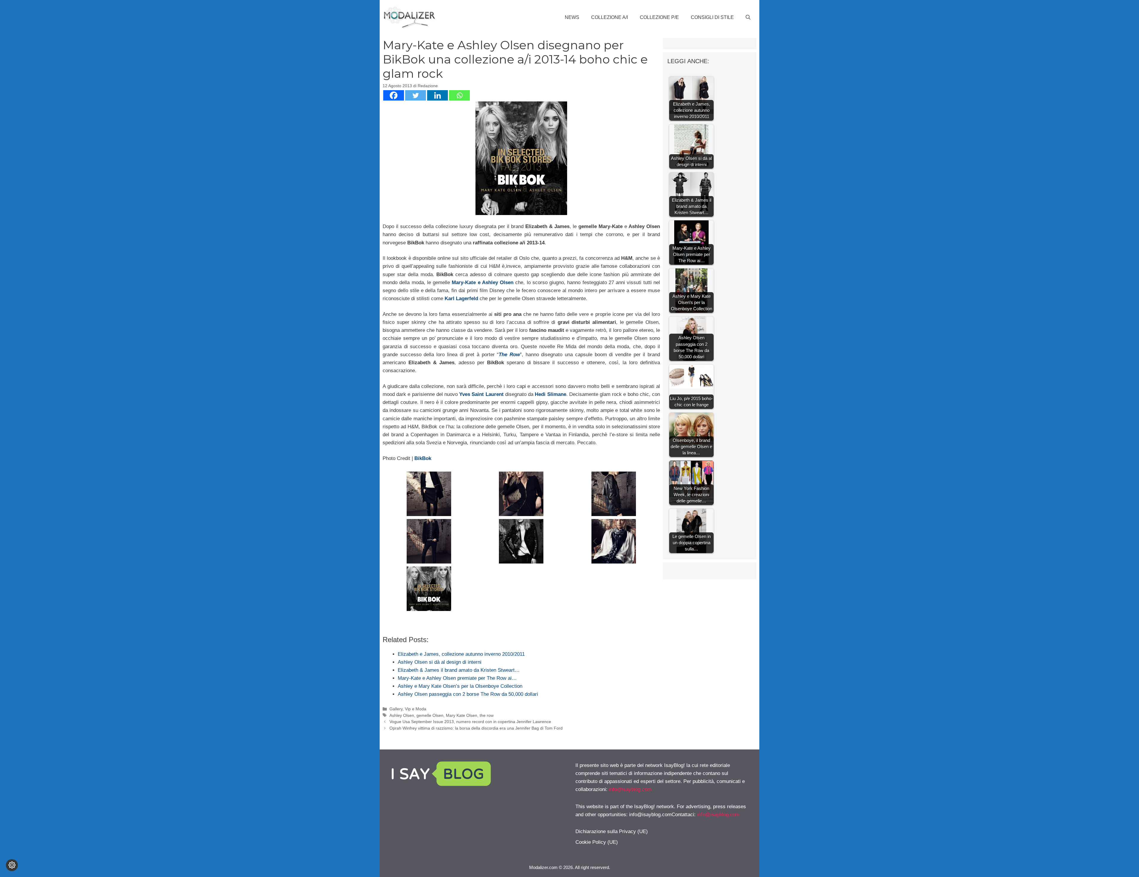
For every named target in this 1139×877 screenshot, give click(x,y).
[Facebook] (393, 95)
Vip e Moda (415, 708)
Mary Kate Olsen (461, 715)
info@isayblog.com (630, 789)
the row (487, 715)
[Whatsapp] (459, 95)
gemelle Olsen (429, 715)
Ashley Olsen (401, 715)
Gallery (396, 708)
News (572, 17)
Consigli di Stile (712, 17)
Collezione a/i (609, 17)
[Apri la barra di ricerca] (748, 17)
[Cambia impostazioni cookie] (12, 865)
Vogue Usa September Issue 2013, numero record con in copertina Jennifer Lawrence (470, 721)
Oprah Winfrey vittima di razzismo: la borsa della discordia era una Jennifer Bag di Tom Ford (476, 728)
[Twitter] (415, 95)
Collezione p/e (659, 17)
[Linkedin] (437, 95)
